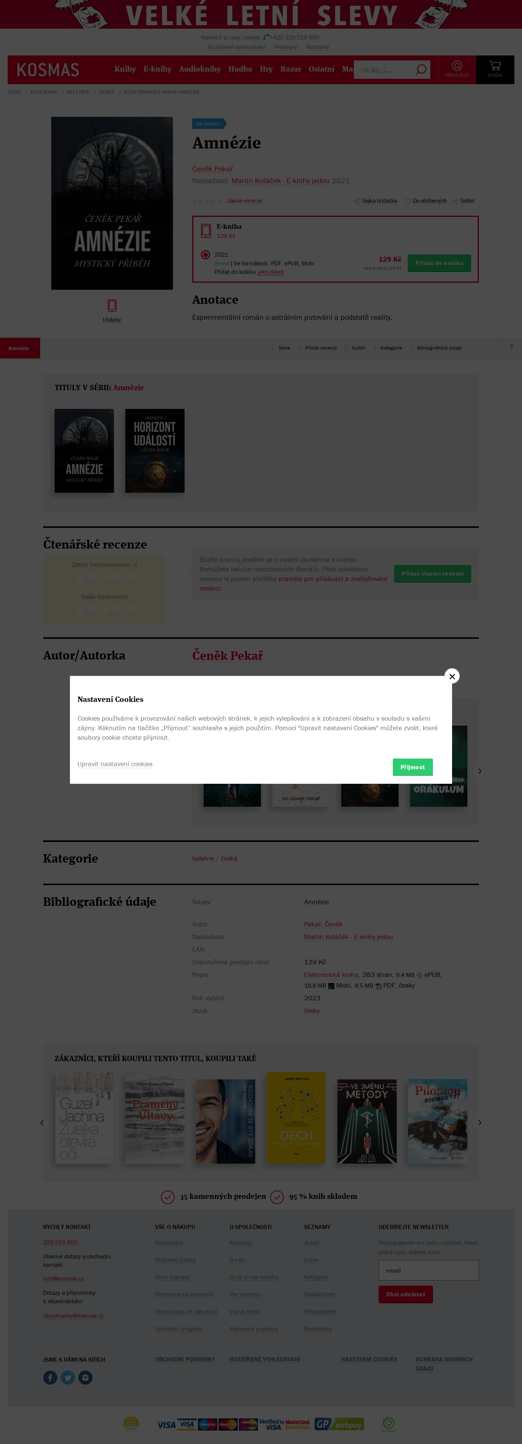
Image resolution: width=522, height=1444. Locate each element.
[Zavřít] (452, 676)
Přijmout (412, 766)
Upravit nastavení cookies (115, 763)
